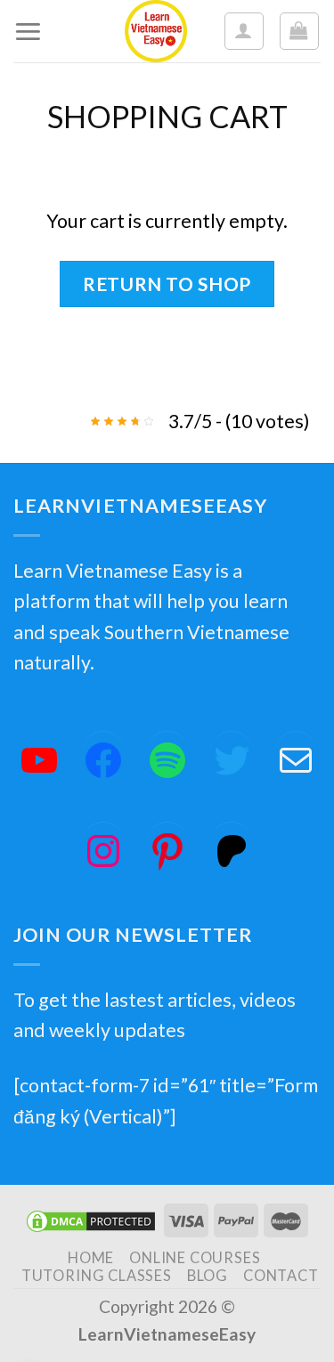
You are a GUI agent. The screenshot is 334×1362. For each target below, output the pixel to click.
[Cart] (299, 31)
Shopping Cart (167, 116)
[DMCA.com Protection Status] (91, 1219)
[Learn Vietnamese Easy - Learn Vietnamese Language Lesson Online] (155, 31)
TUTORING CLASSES (96, 1275)
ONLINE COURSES (194, 1257)
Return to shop (167, 283)
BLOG (207, 1275)
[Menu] (28, 30)
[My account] (244, 31)
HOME (91, 1257)
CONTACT (281, 1275)
